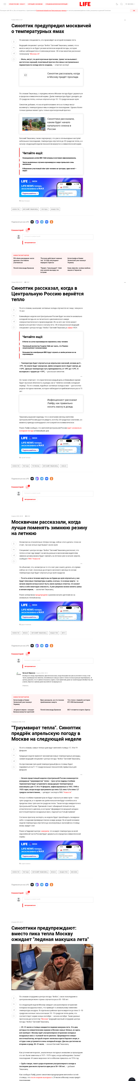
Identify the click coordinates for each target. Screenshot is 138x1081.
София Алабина (25, 863)
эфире (70, 327)
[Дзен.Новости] (32, 222)
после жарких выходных (41, 1077)
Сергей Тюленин (26, 457)
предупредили (41, 595)
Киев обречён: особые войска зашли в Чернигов (78, 269)
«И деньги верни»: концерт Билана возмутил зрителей (23, 711)
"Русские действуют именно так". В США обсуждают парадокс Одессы (51, 260)
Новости (67, 792)
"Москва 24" (34, 54)
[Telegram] (42, 222)
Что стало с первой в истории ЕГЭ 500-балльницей (78, 701)
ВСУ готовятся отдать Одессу (78, 710)
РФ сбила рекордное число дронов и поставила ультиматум (23, 260)
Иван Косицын (25, 201)
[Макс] (37, 222)
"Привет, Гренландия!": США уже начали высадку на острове (51, 270)
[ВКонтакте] (47, 222)
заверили (45, 831)
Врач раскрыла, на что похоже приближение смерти (52, 701)
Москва (44, 1019)
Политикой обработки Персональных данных (51, 10)
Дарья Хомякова (26, 624)
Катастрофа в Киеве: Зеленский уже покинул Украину (76, 260)
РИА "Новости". (34, 558)
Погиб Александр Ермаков (23, 268)
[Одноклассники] (52, 222)
